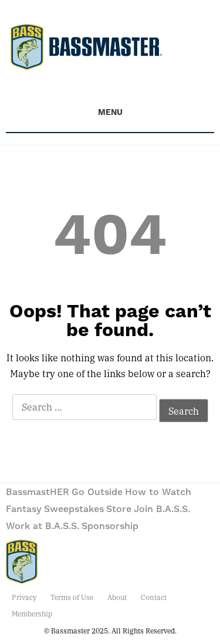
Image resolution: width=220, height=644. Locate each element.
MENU (110, 112)
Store (118, 509)
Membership (32, 613)
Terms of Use (71, 597)
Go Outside (97, 492)
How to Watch (158, 492)
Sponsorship (110, 526)
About (117, 597)
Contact (154, 597)
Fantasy (24, 509)
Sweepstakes (74, 509)
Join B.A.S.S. (162, 509)
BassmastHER (37, 492)
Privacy (24, 597)
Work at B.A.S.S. (42, 526)
